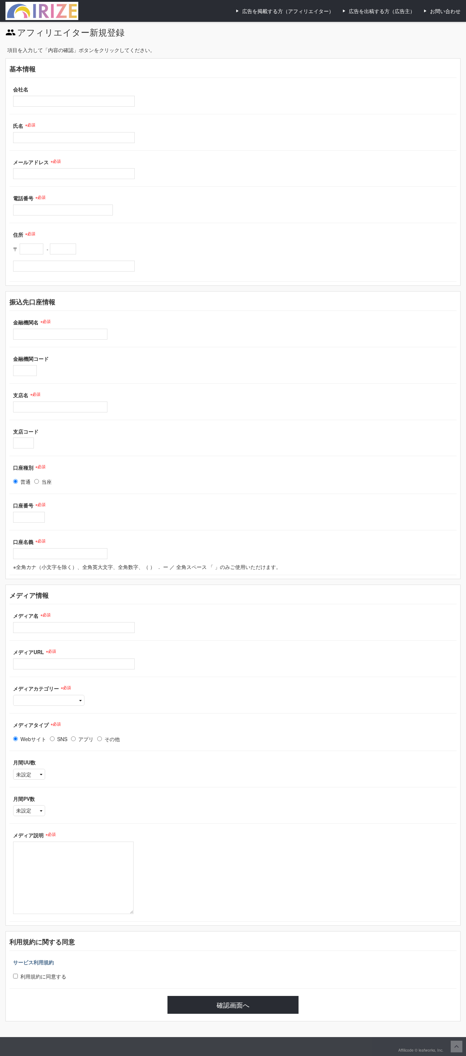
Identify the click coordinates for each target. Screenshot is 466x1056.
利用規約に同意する (43, 976)
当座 (47, 481)
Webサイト (33, 739)
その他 (112, 739)
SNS (62, 739)
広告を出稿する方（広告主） (382, 11)
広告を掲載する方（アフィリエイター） (288, 11)
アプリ (86, 739)
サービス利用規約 (33, 962)
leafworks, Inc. (431, 1050)
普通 (25, 481)
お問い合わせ (445, 11)
